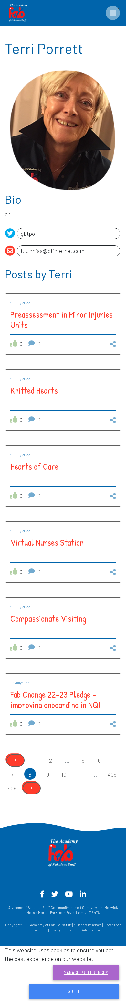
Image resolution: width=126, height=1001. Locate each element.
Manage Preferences (86, 972)
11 (80, 774)
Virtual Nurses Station (47, 542)
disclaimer (40, 930)
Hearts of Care (34, 466)
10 (63, 774)
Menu (117, 10)
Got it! (74, 991)
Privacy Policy (60, 930)
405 (112, 774)
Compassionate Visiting (48, 618)
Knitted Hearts (34, 390)
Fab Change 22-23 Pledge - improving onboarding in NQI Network (55, 705)
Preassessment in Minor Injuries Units (61, 320)
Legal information (87, 930)
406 (11, 788)
